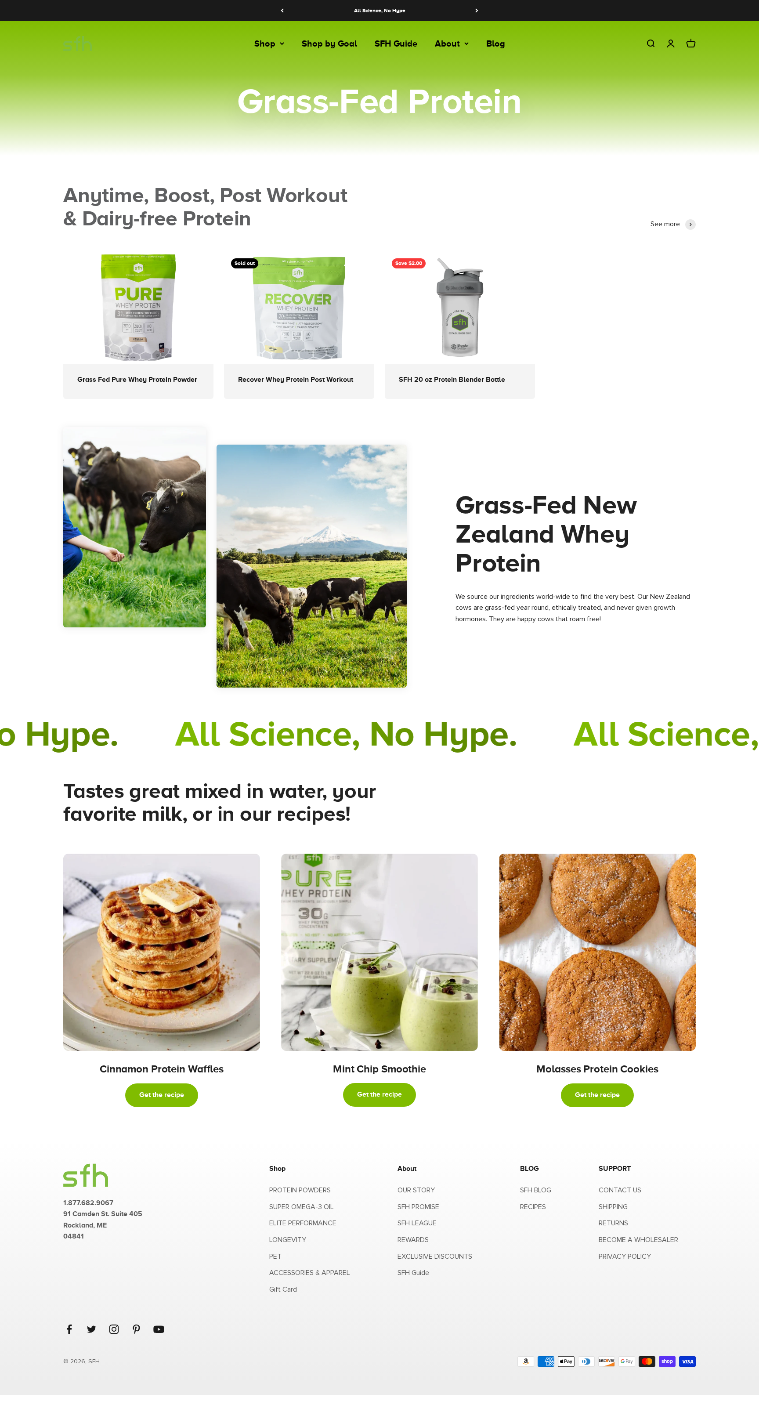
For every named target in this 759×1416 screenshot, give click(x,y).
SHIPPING (613, 1206)
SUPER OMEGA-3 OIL (301, 1206)
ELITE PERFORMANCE (302, 1223)
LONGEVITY (287, 1239)
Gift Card (283, 1289)
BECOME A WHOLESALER (638, 1239)
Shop (264, 43)
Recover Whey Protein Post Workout (295, 380)
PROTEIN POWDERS (300, 1190)
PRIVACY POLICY (625, 1256)
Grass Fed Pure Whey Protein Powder (137, 380)
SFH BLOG (535, 1190)
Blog (495, 43)
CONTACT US (620, 1190)
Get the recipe (161, 1095)
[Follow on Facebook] (69, 1329)
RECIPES (533, 1206)
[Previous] (282, 10)
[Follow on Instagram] (114, 1329)
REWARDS (413, 1239)
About (447, 43)
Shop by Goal (329, 43)
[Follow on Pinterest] (136, 1329)
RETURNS (613, 1223)
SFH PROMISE (418, 1206)
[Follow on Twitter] (92, 1329)
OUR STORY (416, 1190)
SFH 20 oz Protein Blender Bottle (452, 380)
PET (275, 1256)
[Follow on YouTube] (159, 1329)
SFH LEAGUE (417, 1223)
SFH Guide (396, 43)
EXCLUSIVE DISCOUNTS (435, 1256)
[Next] (476, 10)
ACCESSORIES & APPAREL (309, 1272)
